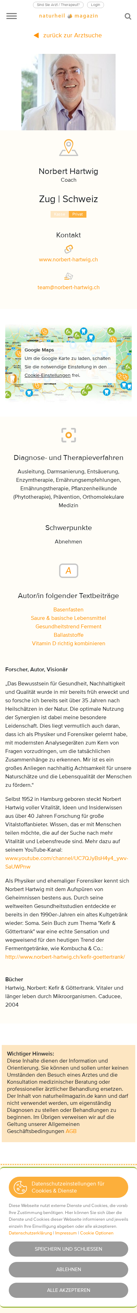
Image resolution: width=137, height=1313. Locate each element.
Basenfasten (68, 609)
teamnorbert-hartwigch (69, 287)
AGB (71, 1131)
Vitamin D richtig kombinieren (68, 643)
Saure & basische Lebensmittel (68, 618)
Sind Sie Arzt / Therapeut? (58, 4)
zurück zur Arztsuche (71, 35)
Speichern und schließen (68, 1249)
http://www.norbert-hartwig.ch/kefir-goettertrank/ (65, 956)
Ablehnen (68, 1269)
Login (95, 4)
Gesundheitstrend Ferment (68, 626)
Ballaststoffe (69, 635)
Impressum (66, 1233)
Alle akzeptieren (68, 1290)
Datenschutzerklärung (30, 1233)
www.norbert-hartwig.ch (68, 259)
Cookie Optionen (96, 1233)
